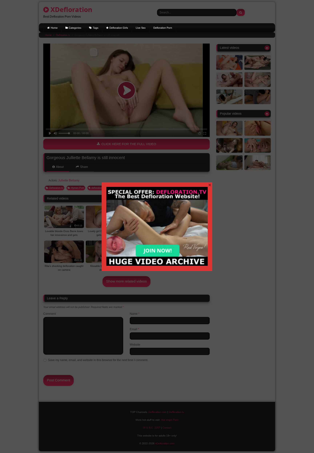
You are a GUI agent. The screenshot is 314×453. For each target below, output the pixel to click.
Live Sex (141, 27)
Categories (75, 27)
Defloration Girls (118, 27)
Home (54, 27)
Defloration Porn (162, 27)
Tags (95, 27)
